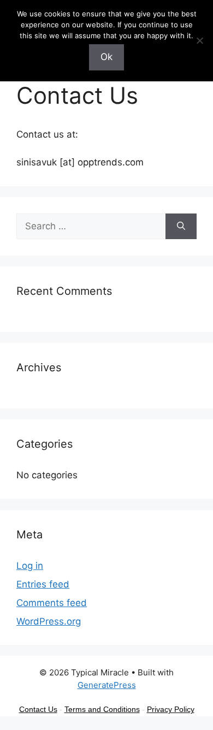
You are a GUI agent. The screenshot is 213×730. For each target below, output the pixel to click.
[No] (199, 40)
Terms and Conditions (102, 709)
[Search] (181, 226)
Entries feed (42, 584)
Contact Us (38, 709)
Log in (29, 565)
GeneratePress (107, 685)
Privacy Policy (170, 709)
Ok (106, 56)
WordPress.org (48, 621)
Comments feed (51, 602)
